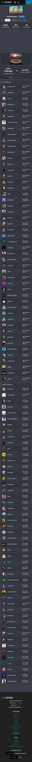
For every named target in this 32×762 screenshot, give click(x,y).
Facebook (16, 744)
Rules (16, 718)
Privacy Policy (16, 729)
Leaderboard (14, 20)
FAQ (16, 713)
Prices (20, 20)
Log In (28, 2)
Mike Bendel (19, 703)
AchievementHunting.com (16, 746)
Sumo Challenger (8, 69)
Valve (22, 707)
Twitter (16, 742)
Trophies (7, 20)
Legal (16, 724)
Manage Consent (16, 726)
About (16, 720)
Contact (16, 722)
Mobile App (16, 716)
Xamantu (18, 705)
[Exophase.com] (7, 2)
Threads (16, 739)
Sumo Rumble (12, 17)
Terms (16, 731)
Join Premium (16, 733)
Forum (24, 20)
